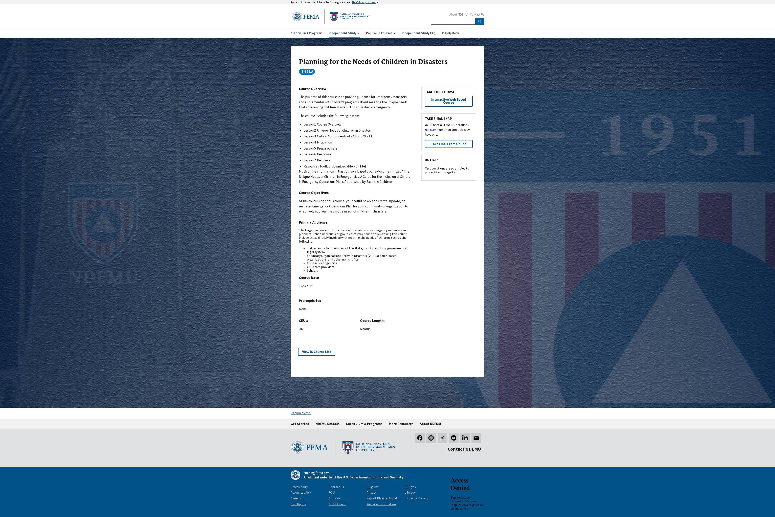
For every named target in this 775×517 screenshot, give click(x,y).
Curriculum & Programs (364, 424)
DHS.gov (410, 487)
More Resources (401, 424)
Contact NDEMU (464, 449)
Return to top (301, 413)
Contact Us (477, 14)
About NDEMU (458, 14)
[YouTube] (454, 438)
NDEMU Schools (327, 424)
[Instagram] (431, 438)
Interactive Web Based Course (448, 101)
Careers (296, 498)
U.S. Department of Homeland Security (373, 477)
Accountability (301, 492)
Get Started (300, 424)
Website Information (381, 504)
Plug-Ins (372, 487)
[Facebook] (420, 438)
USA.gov (410, 492)
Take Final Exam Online (448, 144)
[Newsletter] (476, 438)
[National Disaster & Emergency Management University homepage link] (331, 23)
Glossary (334, 498)
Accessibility (299, 487)
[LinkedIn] (465, 438)
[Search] (479, 21)
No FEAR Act (337, 504)
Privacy (371, 492)
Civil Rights (298, 504)
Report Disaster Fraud (382, 498)
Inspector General (416, 498)
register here (434, 130)
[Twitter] (442, 438)
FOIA (332, 492)
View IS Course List (316, 352)
